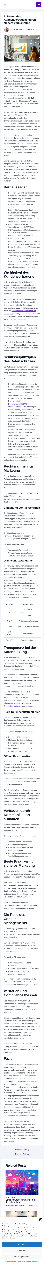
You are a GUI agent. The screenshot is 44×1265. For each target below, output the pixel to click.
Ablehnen (22, 1250)
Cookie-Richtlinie (10, 1262)
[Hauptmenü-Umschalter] (38, 4)
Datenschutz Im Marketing (15, 1205)
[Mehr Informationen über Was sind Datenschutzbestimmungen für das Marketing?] (22, 1182)
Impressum (35, 1262)
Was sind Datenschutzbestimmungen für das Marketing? (21, 1199)
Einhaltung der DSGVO (17, 404)
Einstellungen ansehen (22, 1257)
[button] (40, 1220)
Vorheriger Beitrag (22, 1150)
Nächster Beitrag (22, 1154)
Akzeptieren (22, 1244)
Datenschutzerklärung (24, 1262)
